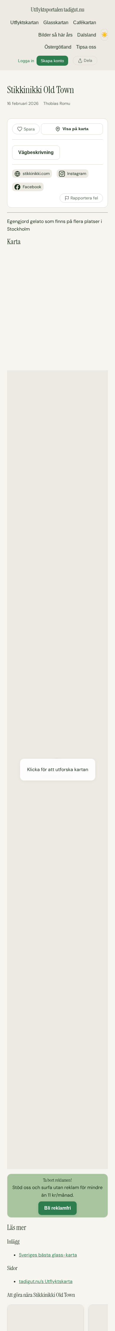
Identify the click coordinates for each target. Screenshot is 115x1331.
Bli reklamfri (57, 1208)
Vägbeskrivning (36, 152)
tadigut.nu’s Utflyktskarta (46, 1281)
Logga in (26, 60)
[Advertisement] (57, 308)
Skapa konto (52, 60)
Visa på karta (75, 128)
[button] (57, 769)
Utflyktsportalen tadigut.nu (57, 9)
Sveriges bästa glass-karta (48, 1255)
